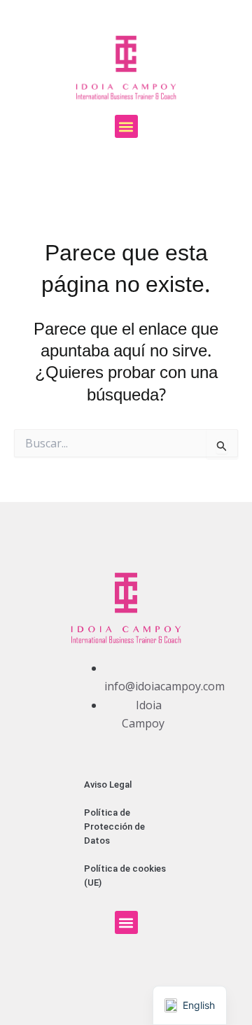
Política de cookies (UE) (125, 875)
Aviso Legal (108, 784)
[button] (126, 126)
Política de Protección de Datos (114, 826)
